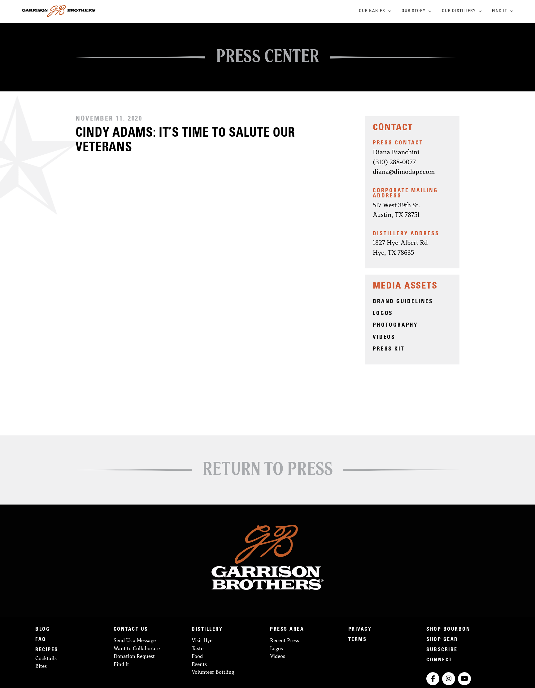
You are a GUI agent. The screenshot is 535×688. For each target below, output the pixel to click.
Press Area (287, 629)
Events (199, 664)
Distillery (207, 629)
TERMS (357, 639)
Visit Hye (202, 640)
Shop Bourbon (448, 629)
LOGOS (383, 313)
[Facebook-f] (432, 678)
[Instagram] (448, 678)
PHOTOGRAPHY (395, 325)
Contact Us (131, 629)
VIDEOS (384, 337)
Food (197, 656)
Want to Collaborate (137, 648)
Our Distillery (459, 11)
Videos (277, 656)
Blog (42, 629)
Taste (197, 648)
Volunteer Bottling (213, 672)
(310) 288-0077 (394, 162)
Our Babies (372, 11)
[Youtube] (464, 678)
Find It (499, 11)
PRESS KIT (388, 349)
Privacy (360, 629)
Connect (439, 660)
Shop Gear (442, 639)
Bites (41, 666)
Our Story (413, 11)
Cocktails (46, 658)
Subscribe (442, 649)
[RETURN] (267, 466)
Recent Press (284, 640)
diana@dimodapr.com (404, 171)
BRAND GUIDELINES (403, 302)
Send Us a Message (135, 640)
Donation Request (134, 656)
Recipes (46, 649)
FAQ (40, 639)
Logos (276, 648)
